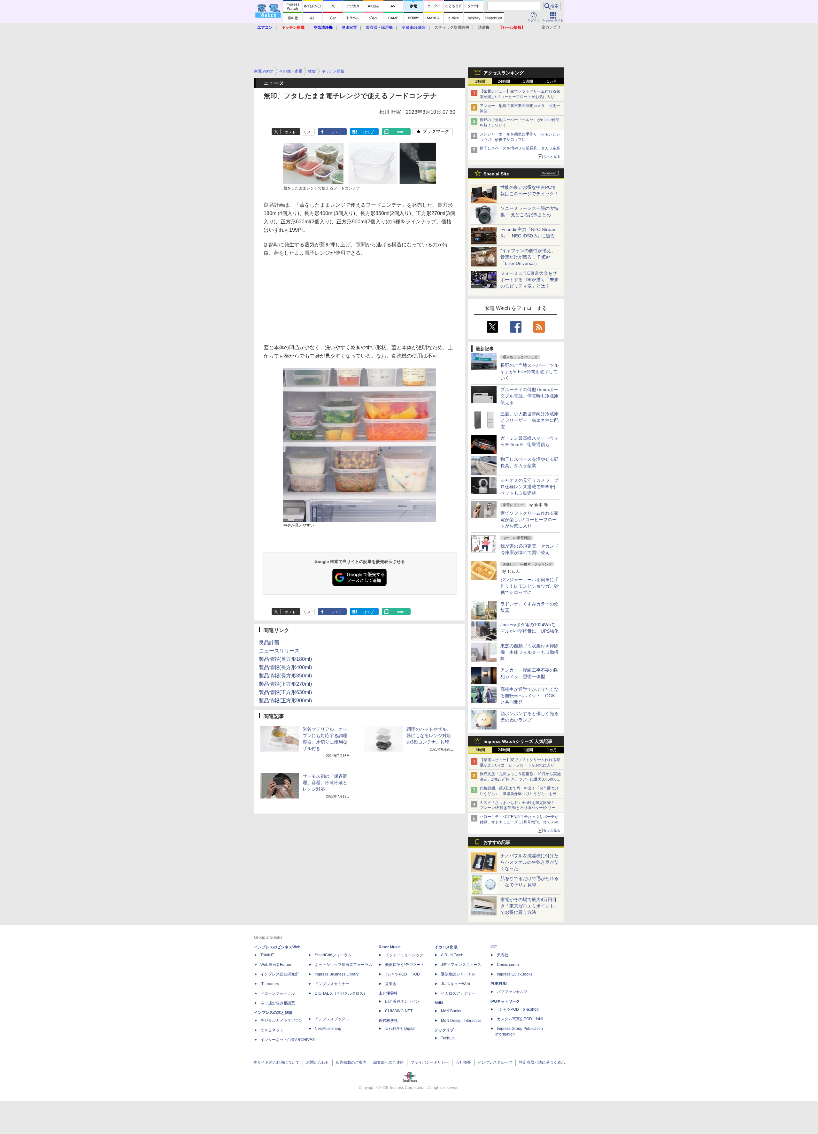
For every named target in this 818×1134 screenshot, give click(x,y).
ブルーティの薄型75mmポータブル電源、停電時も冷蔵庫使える (529, 396)
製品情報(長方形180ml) (285, 659)
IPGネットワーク (505, 1001)
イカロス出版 (446, 947)
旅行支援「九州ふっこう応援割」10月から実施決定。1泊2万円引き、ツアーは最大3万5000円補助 (520, 779)
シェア (336, 132)
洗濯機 (484, 27)
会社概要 (463, 1062)
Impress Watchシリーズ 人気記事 (517, 741)
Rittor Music (390, 947)
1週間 (528, 81)
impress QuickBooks (514, 974)
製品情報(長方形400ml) (285, 667)
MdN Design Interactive (461, 1020)
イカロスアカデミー (458, 993)
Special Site (496, 173)
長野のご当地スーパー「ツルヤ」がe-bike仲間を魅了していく (529, 372)
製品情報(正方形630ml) (285, 692)
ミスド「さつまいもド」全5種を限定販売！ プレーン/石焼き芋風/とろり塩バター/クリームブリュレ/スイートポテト (519, 808)
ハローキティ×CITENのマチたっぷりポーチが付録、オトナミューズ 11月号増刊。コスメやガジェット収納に (521, 822)
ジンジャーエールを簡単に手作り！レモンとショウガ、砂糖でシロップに (529, 586)
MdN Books (451, 1011)
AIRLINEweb (452, 955)
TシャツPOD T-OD (402, 974)
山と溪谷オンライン (402, 1001)
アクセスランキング (503, 72)
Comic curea (508, 964)
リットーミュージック (404, 955)
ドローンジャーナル (277, 993)
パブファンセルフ (512, 992)
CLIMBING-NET (399, 1011)
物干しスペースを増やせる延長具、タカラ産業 (520, 148)
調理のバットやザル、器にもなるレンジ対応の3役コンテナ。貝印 (428, 735)
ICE (493, 947)
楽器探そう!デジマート (404, 964)
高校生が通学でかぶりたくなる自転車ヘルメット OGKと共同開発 (529, 696)
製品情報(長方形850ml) (285, 675)
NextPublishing (328, 1028)
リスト (309, 132)
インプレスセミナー (332, 984)
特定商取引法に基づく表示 (542, 1062)
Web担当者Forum (275, 964)
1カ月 (552, 81)
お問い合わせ (317, 1062)
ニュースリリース (279, 650)
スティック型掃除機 (452, 27)
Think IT (267, 955)
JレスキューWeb (455, 984)
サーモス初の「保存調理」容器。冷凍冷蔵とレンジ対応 (325, 782)
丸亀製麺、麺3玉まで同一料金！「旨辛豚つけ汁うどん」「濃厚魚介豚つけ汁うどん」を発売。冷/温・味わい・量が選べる (519, 793)
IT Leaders (269, 984)
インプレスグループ (495, 1062)
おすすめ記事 (496, 842)
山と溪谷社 (388, 993)
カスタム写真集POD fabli (520, 1019)
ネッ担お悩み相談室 (277, 1003)
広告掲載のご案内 (351, 1062)
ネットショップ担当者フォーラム (343, 964)
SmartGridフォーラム (333, 955)
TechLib (448, 1038)
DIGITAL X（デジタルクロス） (341, 993)
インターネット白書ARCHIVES (287, 1040)
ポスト (290, 132)
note (400, 132)
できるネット (271, 1030)
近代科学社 (388, 1020)
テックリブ (444, 1030)
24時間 (504, 81)
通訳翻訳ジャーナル (458, 974)
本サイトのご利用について (276, 1062)
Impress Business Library (337, 974)
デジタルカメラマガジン (281, 1020)
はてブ (368, 132)
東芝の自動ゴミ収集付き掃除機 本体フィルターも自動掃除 (529, 652)
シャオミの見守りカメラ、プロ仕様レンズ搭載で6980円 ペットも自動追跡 (530, 487)
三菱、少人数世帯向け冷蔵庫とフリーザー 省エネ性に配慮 (529, 420)
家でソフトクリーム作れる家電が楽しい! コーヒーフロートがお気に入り (529, 519)
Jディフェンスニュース (461, 964)
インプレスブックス (332, 1019)
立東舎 (391, 984)
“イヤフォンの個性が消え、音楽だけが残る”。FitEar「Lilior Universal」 (528, 257)
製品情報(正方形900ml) (285, 700)
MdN (439, 1003)
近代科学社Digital (400, 1028)
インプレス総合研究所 (279, 974)
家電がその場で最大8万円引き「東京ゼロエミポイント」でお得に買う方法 (529, 906)
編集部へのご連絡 (388, 1062)
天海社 (502, 955)
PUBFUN (498, 984)
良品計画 (269, 642)
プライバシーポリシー (430, 1062)
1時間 (480, 81)
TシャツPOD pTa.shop (518, 1009)
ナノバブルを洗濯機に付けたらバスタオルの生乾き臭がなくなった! (529, 862)
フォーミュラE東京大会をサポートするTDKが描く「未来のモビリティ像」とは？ (529, 280)
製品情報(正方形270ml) (285, 684)
